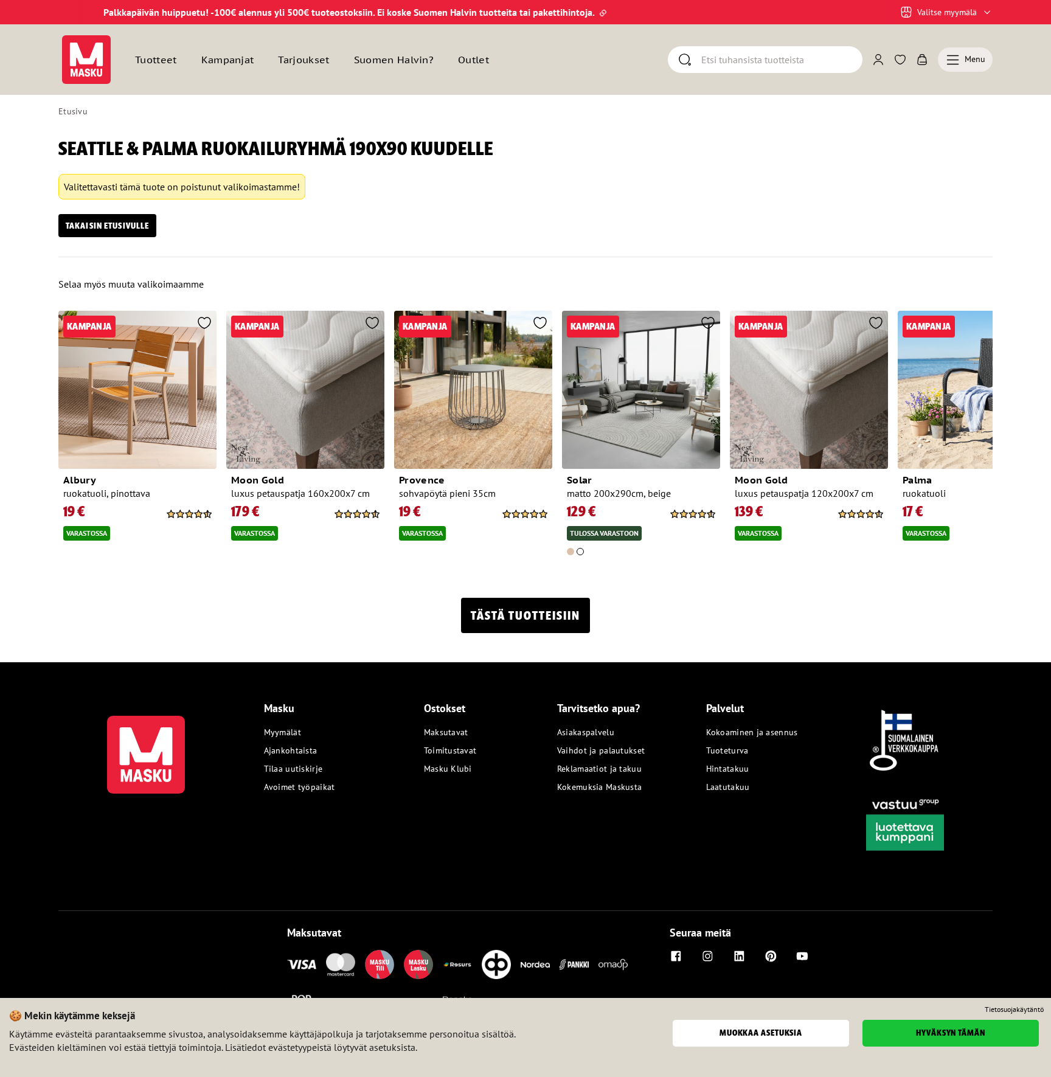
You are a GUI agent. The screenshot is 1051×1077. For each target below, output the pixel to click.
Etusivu (73, 111)
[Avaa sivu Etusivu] (86, 59)
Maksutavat (446, 732)
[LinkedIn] (739, 956)
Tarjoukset (303, 60)
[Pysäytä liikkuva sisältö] (79, 12)
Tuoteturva (727, 750)
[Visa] (301, 964)
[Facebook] (676, 956)
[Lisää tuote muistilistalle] (204, 324)
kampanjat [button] (227, 60)
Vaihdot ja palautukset (601, 750)
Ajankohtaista (290, 750)
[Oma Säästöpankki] (613, 964)
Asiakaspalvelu (585, 732)
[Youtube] (802, 956)
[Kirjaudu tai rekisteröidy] (878, 60)
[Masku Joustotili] (457, 964)
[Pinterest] (771, 956)
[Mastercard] (340, 964)
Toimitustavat (450, 750)
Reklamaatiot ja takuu (599, 768)
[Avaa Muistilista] (900, 60)
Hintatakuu (727, 768)
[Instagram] (707, 956)
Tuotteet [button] (156, 60)
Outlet (473, 60)
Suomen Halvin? (394, 60)
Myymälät (282, 732)
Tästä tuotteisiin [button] (525, 615)
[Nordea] (535, 964)
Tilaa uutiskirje (293, 768)
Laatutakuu (728, 786)
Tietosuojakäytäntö (1014, 1009)
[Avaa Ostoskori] (922, 60)
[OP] (496, 964)
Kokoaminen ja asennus (752, 732)
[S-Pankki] (574, 964)
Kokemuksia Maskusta (599, 786)
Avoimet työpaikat (299, 786)
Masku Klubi (448, 768)
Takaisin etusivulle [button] (107, 225)
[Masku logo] (146, 747)
